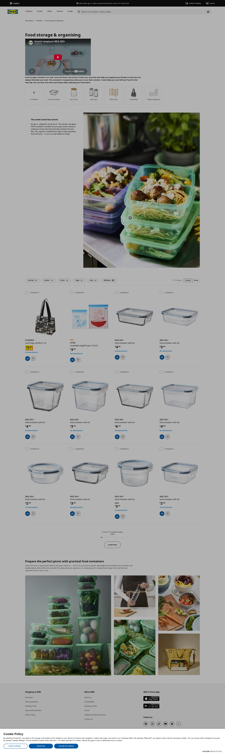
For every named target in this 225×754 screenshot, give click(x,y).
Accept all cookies (66, 746)
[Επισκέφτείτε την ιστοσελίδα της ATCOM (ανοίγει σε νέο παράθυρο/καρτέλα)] (211, 751)
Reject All (41, 746)
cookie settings (14, 746)
